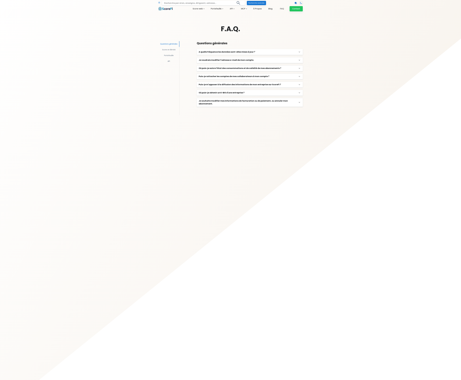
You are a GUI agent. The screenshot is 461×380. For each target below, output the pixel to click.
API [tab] (169, 61)
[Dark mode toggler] (301, 3)
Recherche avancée (256, 3)
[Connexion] (295, 3)
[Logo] (165, 8)
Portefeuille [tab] (169, 55)
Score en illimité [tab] (169, 49)
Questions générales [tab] (168, 44)
